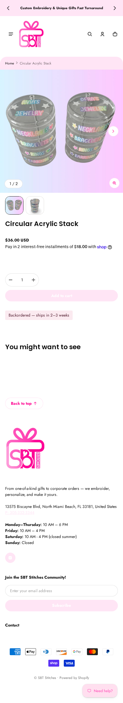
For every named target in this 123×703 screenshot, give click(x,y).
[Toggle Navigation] (11, 34)
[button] (90, 34)
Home (9, 63)
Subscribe (61, 605)
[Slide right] (115, 8)
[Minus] (10, 280)
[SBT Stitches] (31, 34)
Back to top (21, 403)
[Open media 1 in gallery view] (14, 205)
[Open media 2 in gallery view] (35, 205)
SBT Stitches (47, 677)
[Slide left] (8, 8)
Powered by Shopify (74, 677)
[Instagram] (10, 558)
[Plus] (33, 280)
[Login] (102, 34)
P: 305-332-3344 (19, 512)
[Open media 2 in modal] (61, 131)
